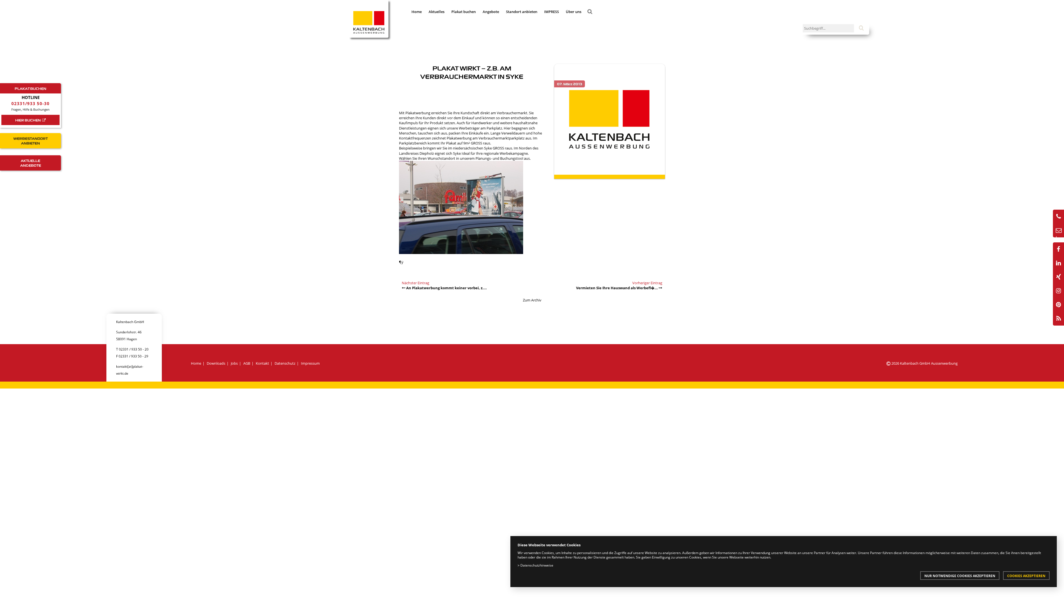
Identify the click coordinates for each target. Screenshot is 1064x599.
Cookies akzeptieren (1026, 575)
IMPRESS (551, 11)
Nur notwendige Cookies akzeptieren (959, 575)
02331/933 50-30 (30, 103)
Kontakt (262, 363)
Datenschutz (285, 363)
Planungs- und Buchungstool (499, 158)
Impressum (310, 363)
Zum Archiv (532, 300)
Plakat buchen (463, 11)
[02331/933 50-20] (1058, 217)
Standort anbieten (521, 11)
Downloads (216, 363)
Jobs (234, 363)
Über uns (573, 11)
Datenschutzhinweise (536, 565)
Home (416, 11)
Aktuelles (436, 11)
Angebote (491, 11)
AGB (246, 363)
